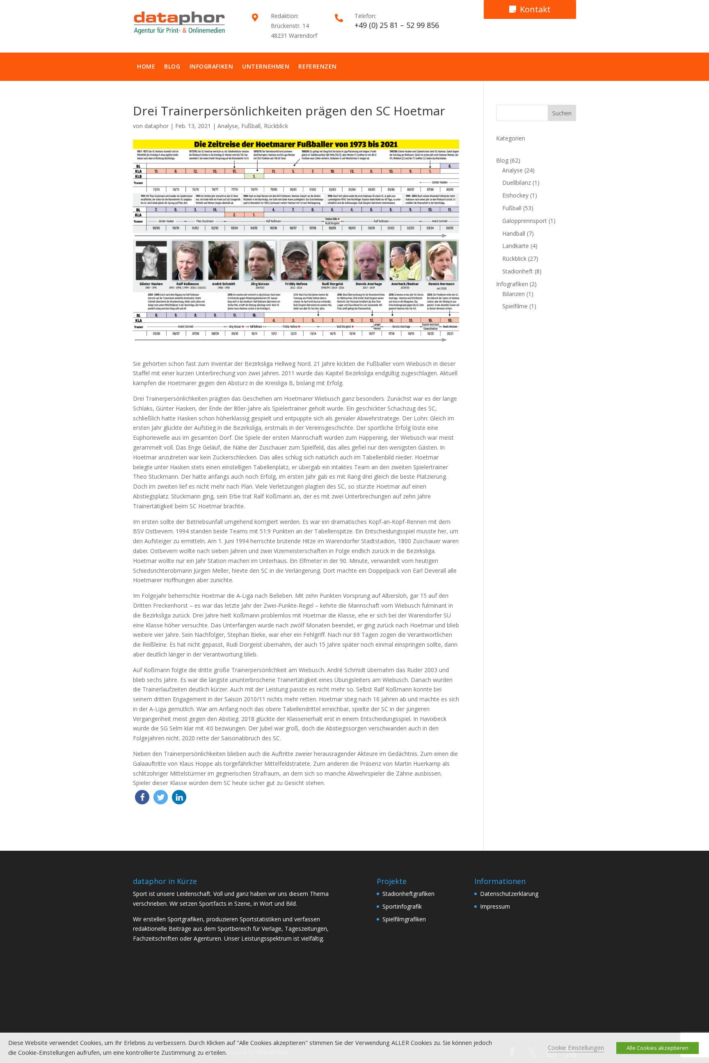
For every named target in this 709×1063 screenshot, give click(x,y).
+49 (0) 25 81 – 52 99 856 (396, 25)
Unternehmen (265, 66)
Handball (513, 233)
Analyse (227, 126)
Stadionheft (517, 271)
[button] (142, 797)
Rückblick (276, 126)
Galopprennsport (524, 221)
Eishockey (515, 195)
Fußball (251, 126)
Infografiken (211, 66)
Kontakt (535, 9)
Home (146, 66)
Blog (172, 66)
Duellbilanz (516, 182)
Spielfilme (515, 306)
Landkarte (515, 246)
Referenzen (317, 66)
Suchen (562, 113)
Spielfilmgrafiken (404, 919)
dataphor (156, 126)
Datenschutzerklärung (509, 894)
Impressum (495, 906)
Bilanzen (513, 294)
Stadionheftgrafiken (408, 894)
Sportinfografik (402, 906)
